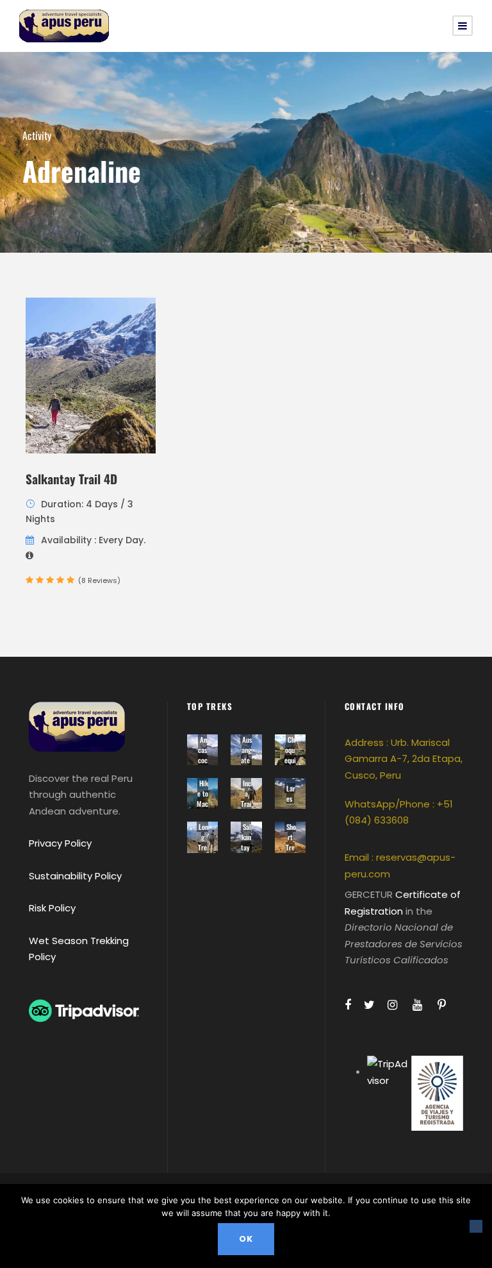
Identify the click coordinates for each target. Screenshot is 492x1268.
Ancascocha (203, 754)
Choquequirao (290, 754)
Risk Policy (52, 908)
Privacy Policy (60, 843)
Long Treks (203, 842)
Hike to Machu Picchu (202, 809)
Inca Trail (246, 798)
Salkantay (246, 837)
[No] (476, 1226)
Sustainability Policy (75, 876)
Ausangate (246, 749)
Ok (246, 1239)
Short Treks (291, 842)
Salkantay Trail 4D (71, 478)
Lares (290, 793)
